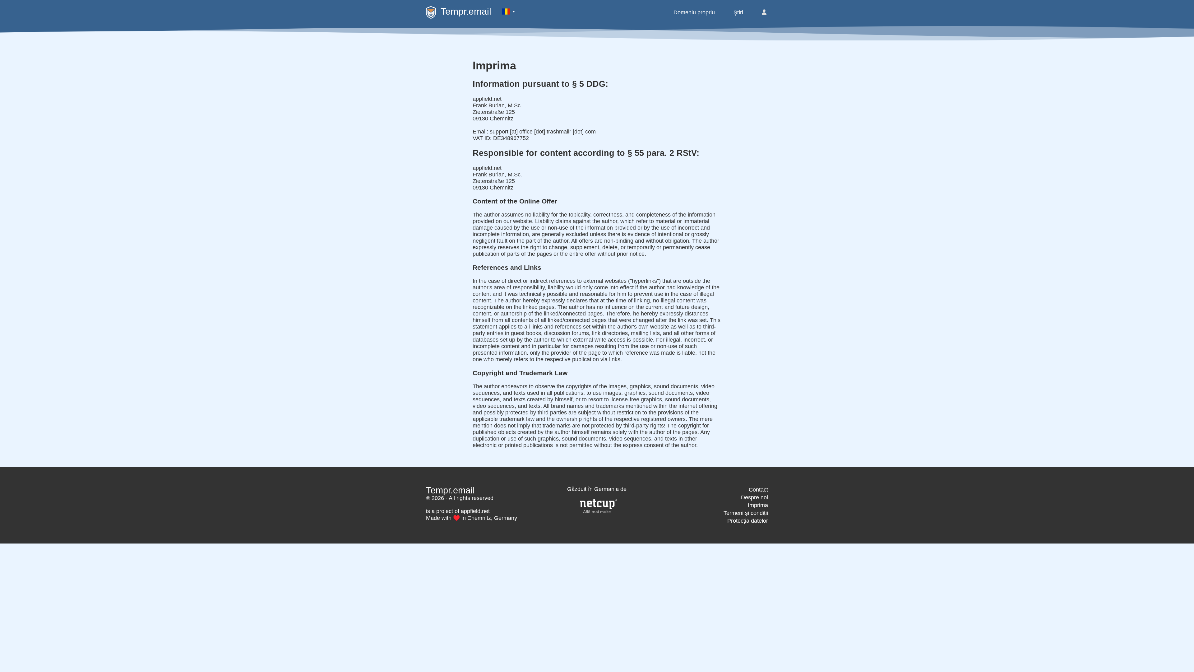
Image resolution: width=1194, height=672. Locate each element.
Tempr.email (466, 11)
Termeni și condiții (746, 513)
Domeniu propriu (694, 12)
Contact (758, 490)
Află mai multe (597, 511)
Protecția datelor (747, 521)
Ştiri (738, 12)
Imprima (758, 505)
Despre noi (754, 497)
